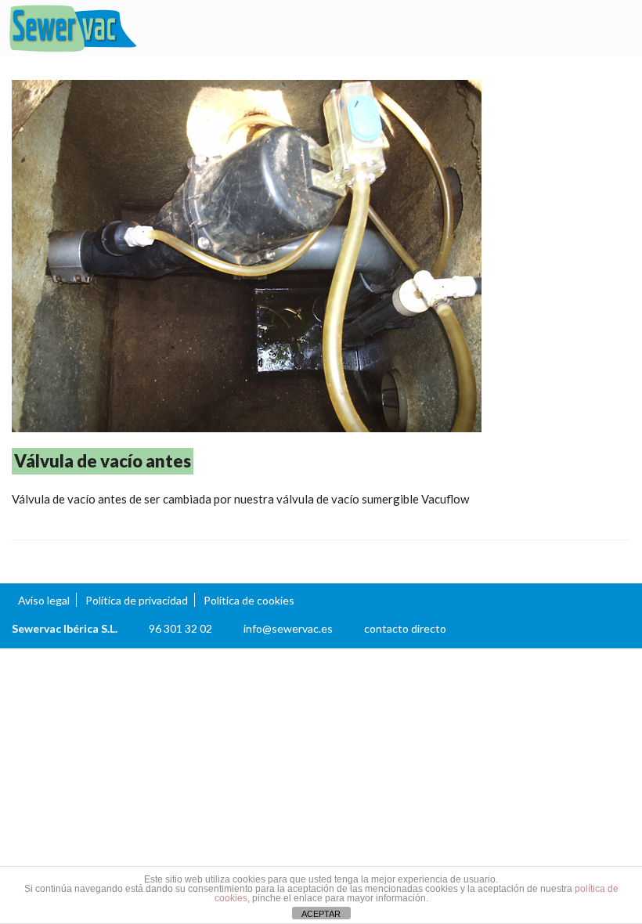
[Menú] (614, 29)
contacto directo (405, 628)
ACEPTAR (321, 914)
